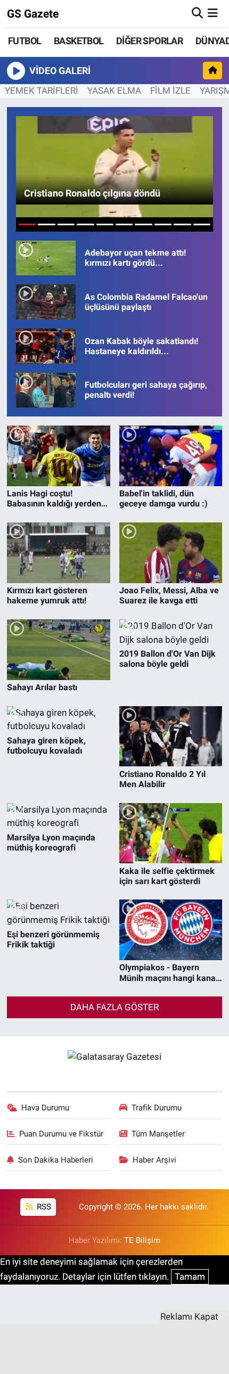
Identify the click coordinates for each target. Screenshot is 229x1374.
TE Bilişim (142, 1240)
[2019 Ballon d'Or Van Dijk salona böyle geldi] (171, 633)
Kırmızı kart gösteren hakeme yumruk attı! (47, 595)
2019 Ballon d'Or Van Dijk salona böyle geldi (167, 659)
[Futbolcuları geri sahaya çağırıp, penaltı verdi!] (46, 390)
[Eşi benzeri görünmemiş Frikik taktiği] (58, 913)
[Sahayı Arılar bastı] (58, 649)
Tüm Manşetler (158, 1134)
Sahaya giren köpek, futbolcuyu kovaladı (46, 745)
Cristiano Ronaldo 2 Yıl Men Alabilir (162, 779)
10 (201, 224)
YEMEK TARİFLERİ (41, 90)
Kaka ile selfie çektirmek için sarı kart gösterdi (167, 876)
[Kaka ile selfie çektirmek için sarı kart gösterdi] (171, 833)
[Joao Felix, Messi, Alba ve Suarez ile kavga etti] (171, 552)
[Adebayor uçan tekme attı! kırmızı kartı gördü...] (46, 258)
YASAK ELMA (114, 90)
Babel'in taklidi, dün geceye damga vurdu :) (163, 498)
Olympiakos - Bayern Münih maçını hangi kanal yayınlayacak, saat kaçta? (168, 972)
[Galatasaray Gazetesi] (114, 1056)
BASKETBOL (79, 40)
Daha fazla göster (114, 1007)
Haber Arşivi (154, 1160)
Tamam (190, 1276)
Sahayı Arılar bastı (42, 687)
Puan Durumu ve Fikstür (61, 1134)
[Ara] (197, 13)
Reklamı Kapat (189, 1316)
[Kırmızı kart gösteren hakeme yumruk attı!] (58, 552)
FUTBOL (24, 40)
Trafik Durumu (157, 1108)
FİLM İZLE (170, 90)
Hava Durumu (45, 1108)
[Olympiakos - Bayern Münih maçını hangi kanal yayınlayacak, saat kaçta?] (171, 929)
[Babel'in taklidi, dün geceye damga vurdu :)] (171, 456)
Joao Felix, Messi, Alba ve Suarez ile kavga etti (169, 595)
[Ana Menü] (213, 13)
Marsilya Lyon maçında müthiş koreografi (51, 842)
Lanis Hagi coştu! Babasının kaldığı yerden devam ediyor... (54, 498)
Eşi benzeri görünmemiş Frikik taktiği (53, 939)
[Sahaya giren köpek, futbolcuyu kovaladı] (58, 719)
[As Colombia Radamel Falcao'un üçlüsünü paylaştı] (46, 302)
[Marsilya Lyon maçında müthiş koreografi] (58, 816)
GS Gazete (33, 13)
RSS (43, 1207)
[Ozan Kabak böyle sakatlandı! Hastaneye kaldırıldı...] (46, 346)
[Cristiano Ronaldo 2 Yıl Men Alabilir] (171, 736)
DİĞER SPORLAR (149, 40)
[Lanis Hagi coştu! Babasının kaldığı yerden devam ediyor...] (58, 456)
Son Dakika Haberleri (55, 1160)
